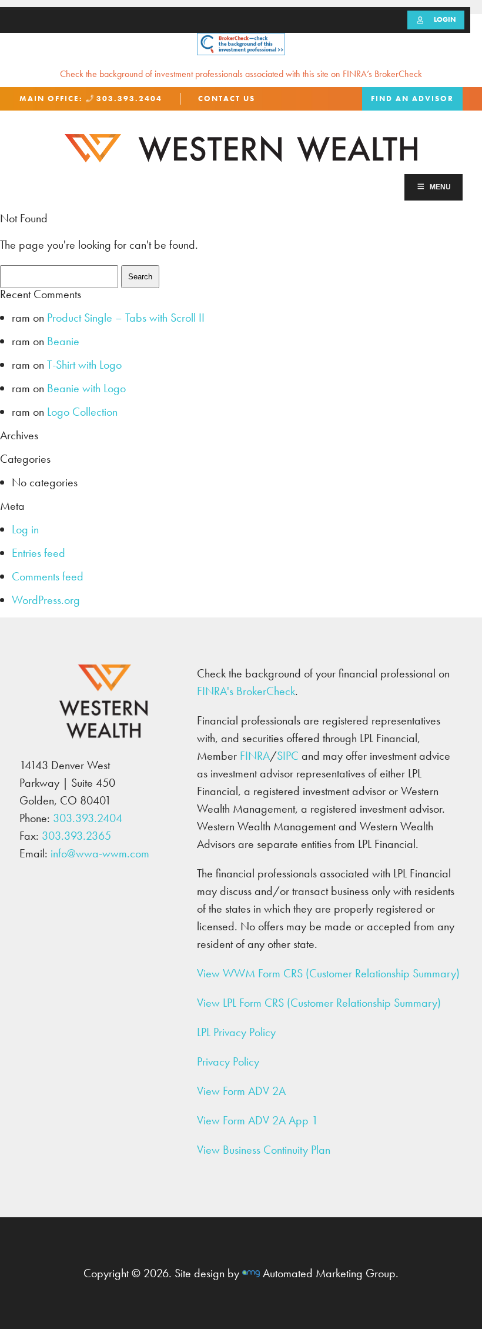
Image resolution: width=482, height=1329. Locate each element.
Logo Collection (82, 411)
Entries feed (38, 552)
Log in (25, 529)
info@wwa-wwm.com (100, 853)
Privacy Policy (228, 1061)
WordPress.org (46, 599)
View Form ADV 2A (241, 1090)
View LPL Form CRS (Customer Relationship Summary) (319, 1002)
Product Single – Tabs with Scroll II (126, 317)
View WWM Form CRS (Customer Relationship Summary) (328, 973)
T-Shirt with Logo (84, 364)
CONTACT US (226, 98)
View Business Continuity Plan (263, 1149)
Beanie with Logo (86, 388)
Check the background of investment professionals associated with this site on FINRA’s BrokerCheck (241, 74)
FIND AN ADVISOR (412, 98)
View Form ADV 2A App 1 (257, 1120)
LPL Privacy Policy (236, 1032)
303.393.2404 (127, 98)
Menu (440, 187)
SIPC (288, 755)
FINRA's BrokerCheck (246, 691)
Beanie (63, 341)
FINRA (255, 755)
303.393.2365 (76, 835)
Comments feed (47, 576)
